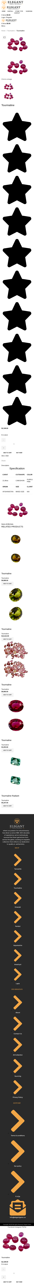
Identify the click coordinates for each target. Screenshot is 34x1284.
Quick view (3, 569)
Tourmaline (11, 31)
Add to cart (7, 452)
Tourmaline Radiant (10, 796)
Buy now (19, 452)
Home (3, 31)
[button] (7, 584)
